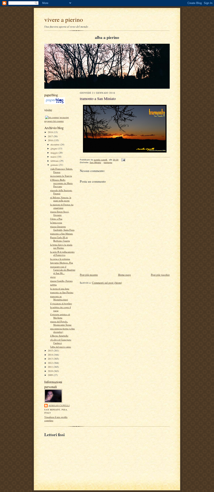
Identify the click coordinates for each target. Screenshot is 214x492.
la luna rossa (56, 222)
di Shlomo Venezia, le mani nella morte (60, 199)
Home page (124, 275)
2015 (51, 350)
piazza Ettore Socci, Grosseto (59, 213)
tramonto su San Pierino (61, 292)
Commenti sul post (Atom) (107, 282)
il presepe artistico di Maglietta (60, 316)
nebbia (53, 284)
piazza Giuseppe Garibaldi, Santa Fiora (62, 228)
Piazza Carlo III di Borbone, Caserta (60, 239)
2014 (51, 354)
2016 (51, 140)
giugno (54, 148)
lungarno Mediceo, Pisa (61, 262)
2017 (51, 136)
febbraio (55, 160)
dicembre (55, 144)
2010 (51, 371)
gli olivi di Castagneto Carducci (60, 341)
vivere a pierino (63, 19)
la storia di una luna (59, 288)
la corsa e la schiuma (60, 258)
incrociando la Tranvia (61, 175)
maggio (55, 152)
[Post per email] (123, 160)
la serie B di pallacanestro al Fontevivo (62, 253)
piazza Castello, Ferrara (61, 280)
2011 (51, 366)
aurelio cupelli (59, 405)
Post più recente (89, 275)
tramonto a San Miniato (61, 233)
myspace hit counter (54, 121)
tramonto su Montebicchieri (59, 298)
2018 (51, 132)
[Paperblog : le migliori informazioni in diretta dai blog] (54, 103)
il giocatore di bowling (61, 303)
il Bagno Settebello (59, 335)
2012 (51, 362)
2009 (51, 375)
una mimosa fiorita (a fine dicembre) (62, 330)
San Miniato (95, 162)
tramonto (108, 162)
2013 (51, 358)
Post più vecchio (160, 275)
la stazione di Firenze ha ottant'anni (61, 206)
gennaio (55, 164)
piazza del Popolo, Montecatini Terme (60, 323)
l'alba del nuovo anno (60, 346)
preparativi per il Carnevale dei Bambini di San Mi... (62, 270)
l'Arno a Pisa (56, 218)
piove (53, 276)
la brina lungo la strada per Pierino (61, 246)
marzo (54, 156)
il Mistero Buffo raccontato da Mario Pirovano (61, 183)
